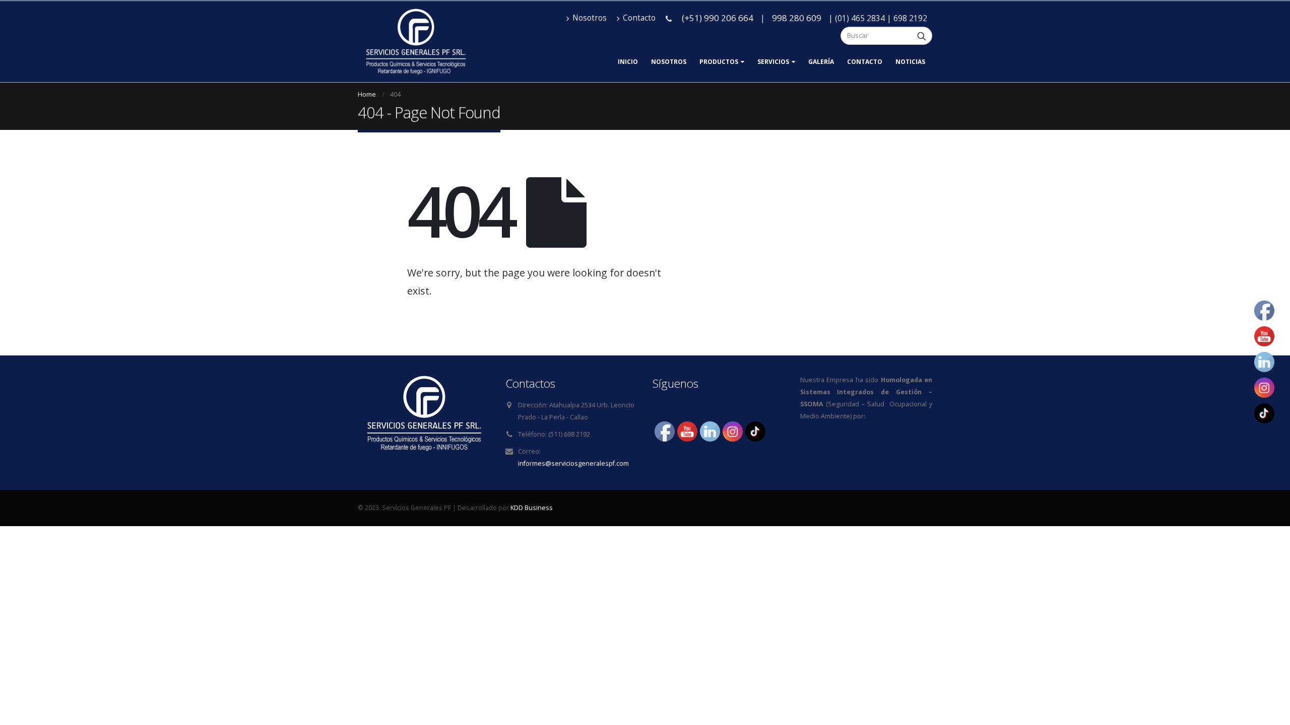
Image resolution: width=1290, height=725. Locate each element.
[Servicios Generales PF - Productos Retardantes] (415, 42)
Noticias (910, 61)
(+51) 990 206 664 (717, 18)
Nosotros (589, 18)
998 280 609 (796, 18)
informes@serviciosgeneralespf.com (573, 463)
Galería (821, 61)
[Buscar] (922, 35)
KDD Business (531, 507)
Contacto (639, 18)
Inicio (628, 61)
